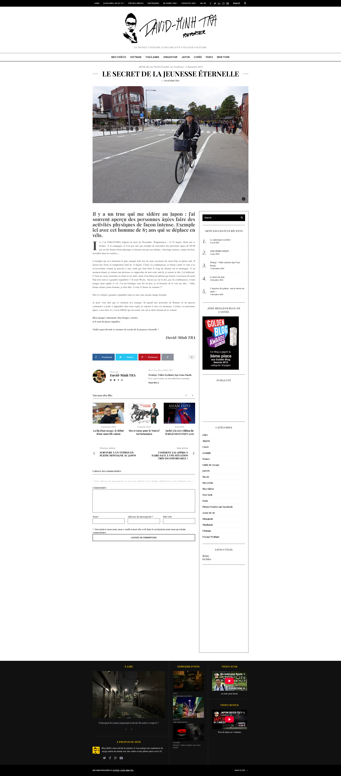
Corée (205, 446)
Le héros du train (217, 277)
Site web (167, 516)
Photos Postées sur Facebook (168, 67)
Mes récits (207, 482)
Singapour (207, 518)
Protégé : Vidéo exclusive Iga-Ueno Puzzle (170, 375)
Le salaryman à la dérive (220, 239)
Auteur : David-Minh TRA (123, 770)
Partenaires (153, 3)
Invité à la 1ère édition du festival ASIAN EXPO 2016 (179, 432)
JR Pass (205, 555)
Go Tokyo (206, 558)
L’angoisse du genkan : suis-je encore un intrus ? (129, 722)
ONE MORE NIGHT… (220, 251)
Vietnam (206, 530)
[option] (108, 419)
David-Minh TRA (172, 80)
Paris (205, 500)
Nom (96, 516)
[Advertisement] (213, 609)
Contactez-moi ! (188, 3)
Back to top (240, 770)
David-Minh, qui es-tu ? (113, 3)
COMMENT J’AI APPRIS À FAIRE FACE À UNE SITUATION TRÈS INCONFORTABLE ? (170, 453)
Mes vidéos (208, 488)
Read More (154, 383)
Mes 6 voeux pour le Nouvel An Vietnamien (144, 432)
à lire (205, 434)
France (206, 458)
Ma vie (203, 3)
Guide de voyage (210, 464)
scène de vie (208, 512)
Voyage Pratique (210, 536)
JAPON (141, 67)
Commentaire (99, 487)
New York (207, 494)
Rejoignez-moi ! (170, 3)
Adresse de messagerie (140, 516)
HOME (97, 3)
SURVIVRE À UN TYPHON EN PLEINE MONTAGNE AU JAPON (118, 452)
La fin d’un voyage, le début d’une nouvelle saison (108, 432)
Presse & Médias (135, 3)
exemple (206, 452)
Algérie (206, 440)
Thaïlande (207, 524)
